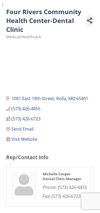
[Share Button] (89, 20)
